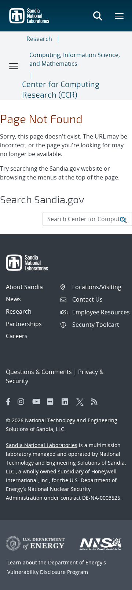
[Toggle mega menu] (119, 16)
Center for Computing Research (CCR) (60, 89)
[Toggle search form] (97, 16)
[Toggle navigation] (14, 66)
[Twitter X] (81, 401)
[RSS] (96, 401)
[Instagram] (23, 401)
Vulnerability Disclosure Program (47, 571)
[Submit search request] (123, 219)
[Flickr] (52, 401)
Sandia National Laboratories (41, 445)
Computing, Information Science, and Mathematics (74, 59)
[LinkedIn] (67, 401)
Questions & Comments (39, 372)
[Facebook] (8, 401)
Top (110, 582)
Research (39, 39)
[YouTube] (37, 401)
